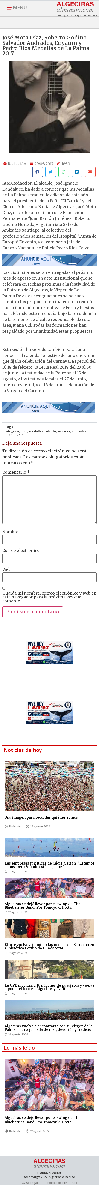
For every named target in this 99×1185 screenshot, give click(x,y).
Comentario (16, 472)
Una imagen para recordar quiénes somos (41, 817)
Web (6, 570)
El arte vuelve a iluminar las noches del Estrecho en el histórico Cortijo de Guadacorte (49, 946)
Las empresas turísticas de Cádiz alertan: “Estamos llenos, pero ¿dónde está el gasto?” (49, 865)
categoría (12, 431)
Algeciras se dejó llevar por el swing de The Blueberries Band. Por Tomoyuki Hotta (42, 906)
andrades (79, 431)
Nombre (10, 532)
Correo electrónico (21, 551)
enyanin (11, 434)
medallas (36, 431)
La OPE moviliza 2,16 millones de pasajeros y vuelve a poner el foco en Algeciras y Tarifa (49, 987)
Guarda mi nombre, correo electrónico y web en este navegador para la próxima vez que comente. (49, 597)
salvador (63, 431)
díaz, (24, 431)
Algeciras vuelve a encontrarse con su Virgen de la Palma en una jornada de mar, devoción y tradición (49, 1028)
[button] (37, 172)
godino (24, 434)
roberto (50, 431)
